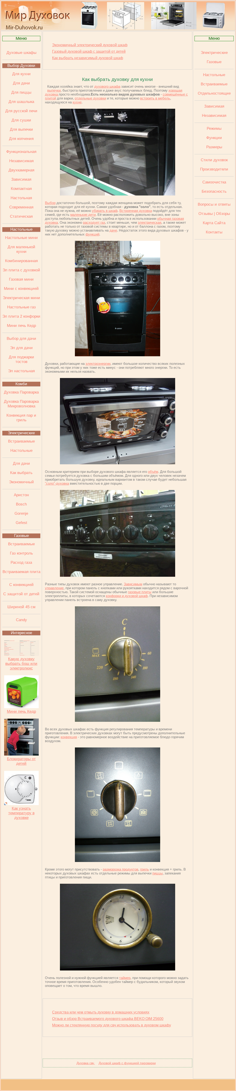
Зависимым (133, 584)
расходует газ (94, 222)
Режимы (214, 128)
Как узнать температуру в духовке (21, 813)
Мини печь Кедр (21, 325)
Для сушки (21, 120)
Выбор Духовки (21, 65)
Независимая (21, 161)
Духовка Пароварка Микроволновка (21, 403)
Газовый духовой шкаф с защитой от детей (89, 51)
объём (153, 472)
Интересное (21, 633)
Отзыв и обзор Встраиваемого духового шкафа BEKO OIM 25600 (107, 1019)
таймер (124, 978)
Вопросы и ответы (214, 204)
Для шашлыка (21, 101)
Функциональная (21, 151)
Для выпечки (21, 129)
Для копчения (21, 138)
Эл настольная (21, 371)
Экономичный (21, 482)
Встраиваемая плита (21, 572)
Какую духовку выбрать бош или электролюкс (21, 663)
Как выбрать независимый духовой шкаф (87, 58)
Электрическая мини (21, 298)
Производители (214, 169)
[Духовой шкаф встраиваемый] (117, 194)
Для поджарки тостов (21, 359)
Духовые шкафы (21, 52)
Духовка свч (86, 1063)
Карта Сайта (214, 223)
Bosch (21, 504)
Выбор (50, 203)
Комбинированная (21, 261)
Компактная (21, 188)
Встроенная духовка (135, 211)
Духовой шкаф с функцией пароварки (127, 1063)
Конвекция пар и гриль (21, 417)
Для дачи (21, 83)
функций (92, 234)
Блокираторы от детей (21, 761)
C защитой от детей (21, 594)
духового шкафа (107, 86)
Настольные (21, 229)
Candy (21, 620)
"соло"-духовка (57, 483)
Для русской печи (21, 111)
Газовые (21, 535)
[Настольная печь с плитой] (117, 463)
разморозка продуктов (120, 869)
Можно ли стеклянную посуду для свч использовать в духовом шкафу (111, 1025)
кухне (77, 102)
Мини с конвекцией (21, 288)
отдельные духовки (90, 98)
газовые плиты (139, 592)
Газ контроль (21, 553)
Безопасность (214, 191)
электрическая (149, 222)
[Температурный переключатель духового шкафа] (117, 720)
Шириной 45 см (21, 607)
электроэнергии (98, 364)
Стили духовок (214, 160)
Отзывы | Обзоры (214, 213)
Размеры (214, 147)
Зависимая (21, 179)
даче (113, 230)
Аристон (21, 495)
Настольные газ (21, 307)
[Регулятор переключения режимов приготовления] (117, 861)
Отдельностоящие (214, 93)
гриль (144, 869)
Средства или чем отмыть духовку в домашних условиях (100, 1012)
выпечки (54, 90)
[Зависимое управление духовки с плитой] (117, 575)
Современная (21, 207)
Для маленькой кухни (21, 249)
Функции (214, 138)
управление (54, 588)
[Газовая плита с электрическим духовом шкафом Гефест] (117, 355)
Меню (21, 38)
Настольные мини (21, 238)
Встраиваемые (21, 441)
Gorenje (21, 513)
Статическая (21, 216)
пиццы (157, 873)
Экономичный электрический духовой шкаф (89, 45)
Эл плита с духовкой (21, 270)
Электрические (21, 433)
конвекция (69, 737)
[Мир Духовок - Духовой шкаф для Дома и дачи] (118, 28)
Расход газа (21, 562)
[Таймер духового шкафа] (117, 969)
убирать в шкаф (105, 211)
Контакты (214, 232)
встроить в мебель (155, 98)
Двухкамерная (21, 170)
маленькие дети (83, 215)
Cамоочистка (214, 182)
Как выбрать (21, 473)
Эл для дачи (21, 348)
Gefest (21, 523)
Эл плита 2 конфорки (21, 316)
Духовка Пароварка (21, 392)
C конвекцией (21, 585)
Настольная (21, 198)
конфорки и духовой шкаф (127, 596)
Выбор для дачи (21, 338)
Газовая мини (21, 279)
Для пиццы (21, 92)
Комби (21, 384)
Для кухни (21, 74)
